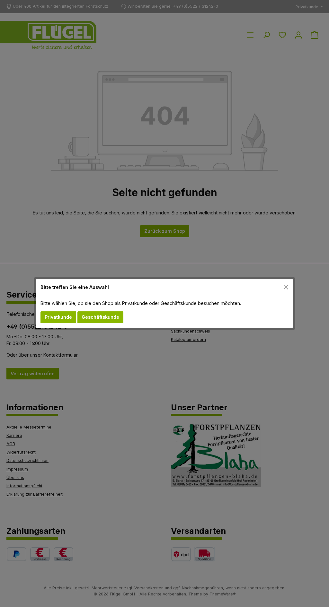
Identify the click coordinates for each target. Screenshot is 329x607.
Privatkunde (58, 317)
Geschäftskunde (100, 317)
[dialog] (164, 303)
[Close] (286, 287)
